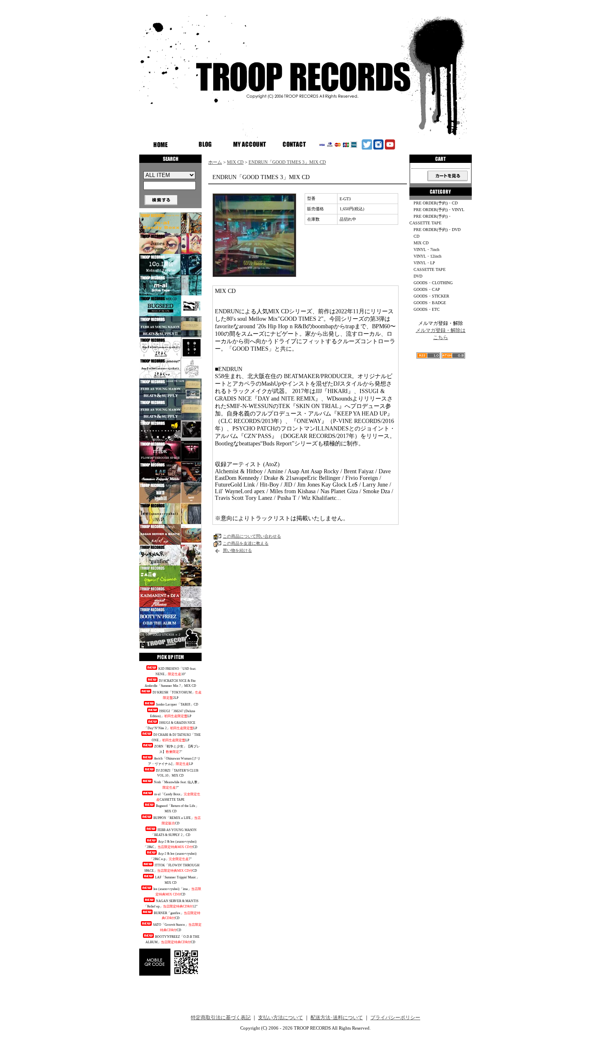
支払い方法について (280, 1017)
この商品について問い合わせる (252, 536)
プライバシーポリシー (395, 1017)
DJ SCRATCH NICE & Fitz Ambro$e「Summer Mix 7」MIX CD (170, 683)
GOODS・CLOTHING (433, 282)
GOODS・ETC (427, 309)
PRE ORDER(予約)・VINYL (439, 209)
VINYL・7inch (426, 249)
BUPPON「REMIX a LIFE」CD (177, 820)
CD (416, 236)
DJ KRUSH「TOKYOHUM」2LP (177, 695)
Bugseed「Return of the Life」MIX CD (177, 808)
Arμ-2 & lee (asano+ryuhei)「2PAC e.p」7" (173, 856)
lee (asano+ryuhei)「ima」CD (177, 891)
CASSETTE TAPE (430, 269)
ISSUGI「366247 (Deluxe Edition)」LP (172, 713)
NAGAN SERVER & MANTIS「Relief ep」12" (171, 903)
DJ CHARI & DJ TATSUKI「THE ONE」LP (176, 737)
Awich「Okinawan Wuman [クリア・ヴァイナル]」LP (174, 761)
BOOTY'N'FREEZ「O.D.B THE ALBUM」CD (172, 939)
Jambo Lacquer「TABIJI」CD (177, 704)
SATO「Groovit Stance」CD (177, 927)
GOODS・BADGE (430, 302)
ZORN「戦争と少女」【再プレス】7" (177, 749)
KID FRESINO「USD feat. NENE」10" (175, 671)
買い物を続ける (237, 550)
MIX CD (235, 162)
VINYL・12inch (427, 256)
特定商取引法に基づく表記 (221, 1017)
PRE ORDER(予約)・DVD (437, 229)
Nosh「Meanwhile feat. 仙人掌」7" (177, 784)
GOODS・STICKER (431, 296)
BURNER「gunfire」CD (177, 915)
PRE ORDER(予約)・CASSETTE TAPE (430, 219)
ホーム (215, 162)
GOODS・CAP (427, 289)
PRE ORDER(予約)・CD (436, 203)
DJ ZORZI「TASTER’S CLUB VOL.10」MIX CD (177, 773)
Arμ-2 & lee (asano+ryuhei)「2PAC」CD (170, 844)
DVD (418, 276)
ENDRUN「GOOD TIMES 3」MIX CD (287, 162)
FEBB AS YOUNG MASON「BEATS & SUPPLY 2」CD (174, 832)
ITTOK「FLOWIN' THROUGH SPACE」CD (172, 868)
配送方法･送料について (336, 1017)
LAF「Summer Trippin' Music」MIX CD (177, 880)
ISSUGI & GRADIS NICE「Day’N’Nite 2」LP (170, 725)
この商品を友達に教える (246, 543)
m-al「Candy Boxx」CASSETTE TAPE (177, 797)
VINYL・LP (424, 263)
